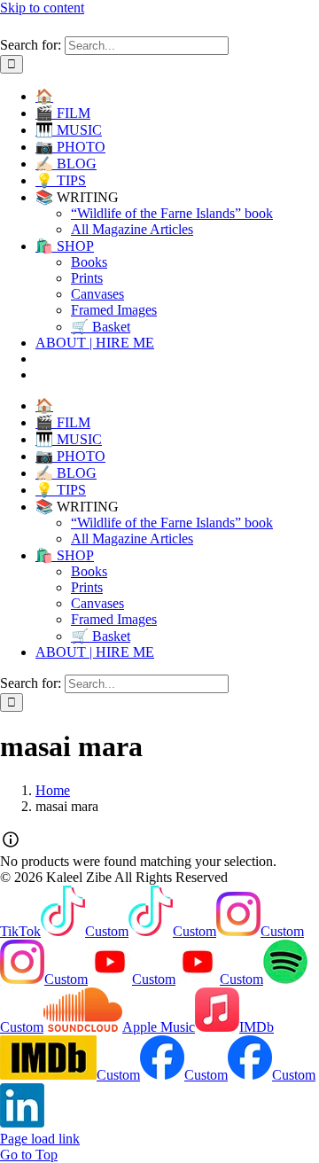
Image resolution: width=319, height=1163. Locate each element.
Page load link (40, 1138)
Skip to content (42, 7)
